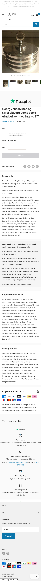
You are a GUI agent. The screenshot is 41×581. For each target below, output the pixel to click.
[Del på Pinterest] (29, 166)
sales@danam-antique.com (17, 462)
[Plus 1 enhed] (23, 147)
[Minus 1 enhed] (10, 147)
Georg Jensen (8, 121)
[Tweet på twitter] (33, 166)
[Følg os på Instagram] (7, 553)
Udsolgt (20, 155)
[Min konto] (32, 15)
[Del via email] (37, 166)
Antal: (4, 147)
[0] (37, 15)
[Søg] (36, 24)
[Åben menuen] (3, 15)
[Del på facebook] (24, 166)
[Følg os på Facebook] (3, 553)
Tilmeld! (8, 536)
